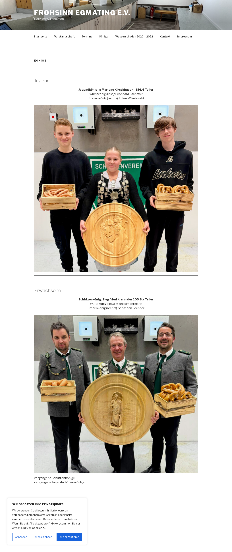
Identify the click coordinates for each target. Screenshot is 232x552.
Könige (103, 36)
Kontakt (165, 36)
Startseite (40, 36)
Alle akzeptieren (69, 536)
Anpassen (21, 536)
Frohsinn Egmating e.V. (82, 13)
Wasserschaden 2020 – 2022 (134, 36)
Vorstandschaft (64, 36)
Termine (87, 36)
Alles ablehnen (43, 536)
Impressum (184, 36)
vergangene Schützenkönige (54, 478)
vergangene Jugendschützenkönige (59, 482)
